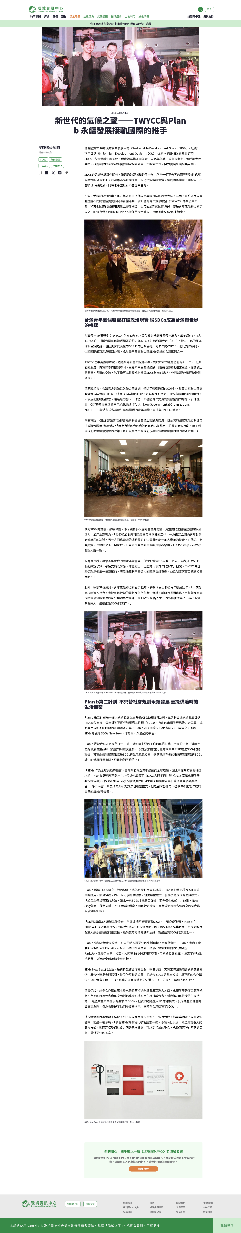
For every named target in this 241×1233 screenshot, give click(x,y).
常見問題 (180, 1207)
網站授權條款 (156, 1207)
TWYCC (44, 165)
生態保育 (88, 16)
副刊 (63, 16)
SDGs (43, 159)
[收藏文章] (40, 172)
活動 (152, 1202)
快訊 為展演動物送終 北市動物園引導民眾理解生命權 (120, 24)
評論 (46, 16)
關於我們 (180, 1202)
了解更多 (153, 1225)
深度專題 (75, 16)
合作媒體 (207, 1207)
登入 (209, 9)
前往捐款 (143, 1169)
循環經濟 (116, 16)
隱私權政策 (155, 1211)
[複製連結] (66, 172)
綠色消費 (144, 16)
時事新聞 (35, 16)
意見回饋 (207, 1211)
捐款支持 (208, 16)
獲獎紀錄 (180, 1211)
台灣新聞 (55, 147)
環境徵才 (127, 1202)
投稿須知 (127, 1211)
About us (208, 1202)
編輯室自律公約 (131, 1207)
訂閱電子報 (194, 16)
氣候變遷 (102, 16)
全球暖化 (57, 165)
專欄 (55, 16)
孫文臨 (48, 152)
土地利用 (130, 16)
